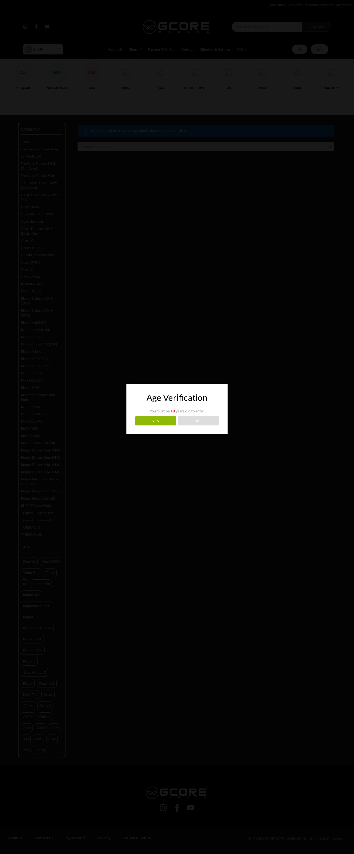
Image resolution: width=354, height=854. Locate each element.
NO (198, 420)
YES (155, 420)
